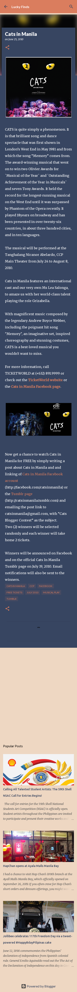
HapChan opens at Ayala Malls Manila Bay (31, 866)
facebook (45, 586)
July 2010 (32, 592)
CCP (32, 586)
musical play (51, 592)
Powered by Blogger (41, 986)
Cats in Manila (16, 586)
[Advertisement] (38, 692)
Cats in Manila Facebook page (35, 386)
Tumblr (11, 598)
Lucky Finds (20, 7)
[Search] (71, 7)
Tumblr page (21, 494)
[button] (7, 47)
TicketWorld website (45, 380)
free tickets (14, 592)
